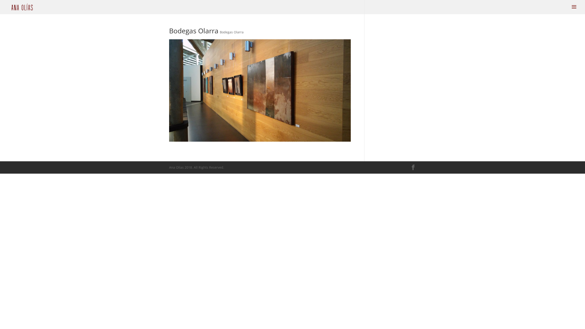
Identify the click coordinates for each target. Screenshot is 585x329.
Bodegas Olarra (232, 32)
